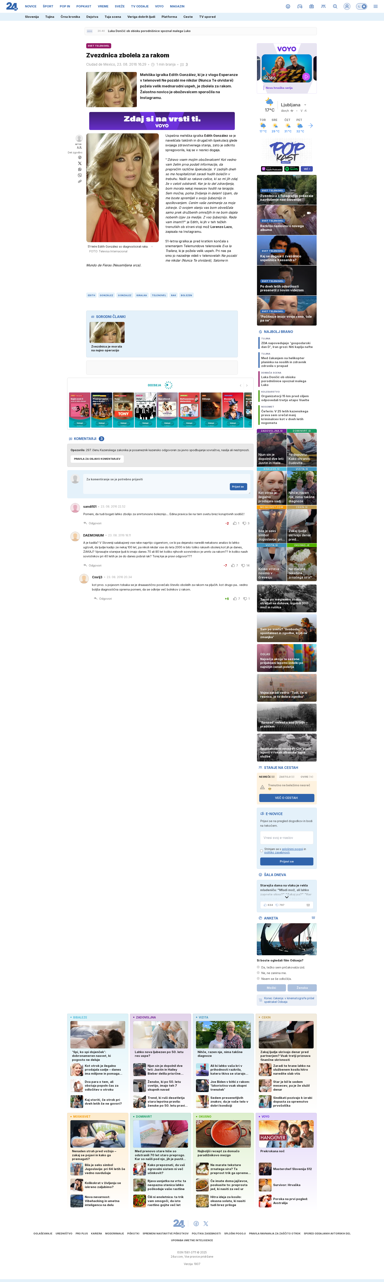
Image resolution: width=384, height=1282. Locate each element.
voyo (265, 1116)
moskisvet (82, 1116)
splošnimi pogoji (292, 849)
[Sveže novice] (89, 31)
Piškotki (133, 1233)
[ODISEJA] (160, 385)
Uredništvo (64, 1233)
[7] (189, 410)
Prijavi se (238, 486)
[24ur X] (206, 1223)
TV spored (207, 17)
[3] (101, 410)
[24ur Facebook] (196, 1223)
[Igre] (300, 6)
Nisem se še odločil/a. (276, 979)
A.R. (79, 147)
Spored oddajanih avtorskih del (327, 1233)
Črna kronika (70, 17)
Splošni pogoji (235, 1233)
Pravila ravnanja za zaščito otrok (275, 1233)
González (106, 295)
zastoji (286, 776)
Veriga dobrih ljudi (141, 17)
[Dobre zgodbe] (288, 6)
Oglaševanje (42, 1233)
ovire (307, 776)
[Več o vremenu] (310, 125)
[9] (232, 410)
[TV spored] (312, 6)
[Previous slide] (240, 385)
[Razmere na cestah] (323, 6)
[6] (167, 410)
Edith (91, 295)
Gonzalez (124, 295)
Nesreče (267, 776)
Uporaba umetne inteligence (192, 1240)
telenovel (159, 295)
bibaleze (80, 1017)
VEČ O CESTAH (286, 798)
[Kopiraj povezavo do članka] (80, 181)
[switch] (361, 6)
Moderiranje (114, 1233)
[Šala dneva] (307, 905)
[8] (210, 410)
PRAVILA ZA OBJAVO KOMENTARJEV (97, 458)
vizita (203, 1017)
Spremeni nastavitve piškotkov (166, 1233)
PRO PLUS (82, 1233)
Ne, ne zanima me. (274, 973)
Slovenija (32, 17)
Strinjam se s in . (285, 850)
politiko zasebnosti (277, 852)
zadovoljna (146, 1017)
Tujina (49, 17)
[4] (123, 410)
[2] (79, 410)
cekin (266, 1017)
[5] (145, 410)
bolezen (186, 295)
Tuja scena (113, 17)
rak (173, 295)
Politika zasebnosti (206, 1233)
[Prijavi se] (347, 6)
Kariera (96, 1233)
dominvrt (144, 1116)
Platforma (169, 17)
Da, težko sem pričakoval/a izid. (283, 967)
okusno (205, 1116)
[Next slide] (247, 385)
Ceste (188, 17)
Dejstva (92, 17)
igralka (141, 295)
